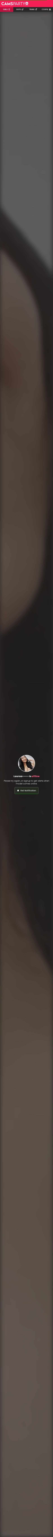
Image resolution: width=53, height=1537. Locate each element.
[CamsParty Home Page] (14, 3)
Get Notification (28, 790)
